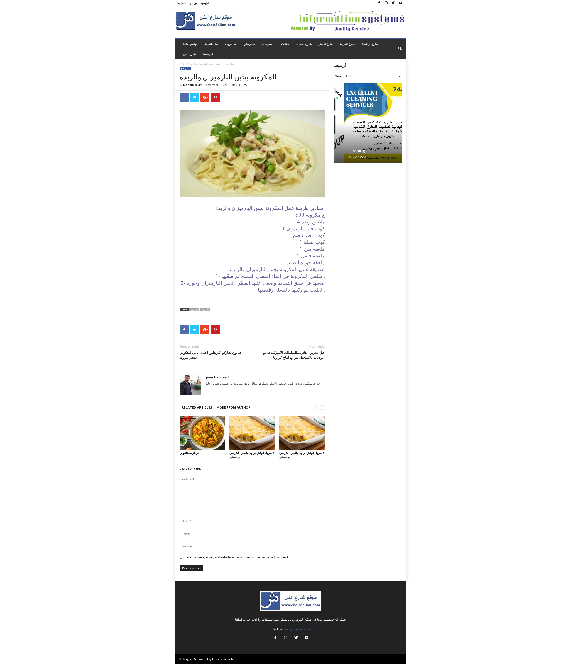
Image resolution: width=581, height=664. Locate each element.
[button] (400, 49)
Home (183, 63)
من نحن (193, 3)
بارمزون (194, 309)
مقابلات (284, 44)
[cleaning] (368, 123)
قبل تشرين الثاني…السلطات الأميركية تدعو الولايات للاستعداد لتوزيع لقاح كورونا (294, 355)
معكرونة (205, 309)
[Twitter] (393, 3)
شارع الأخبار (326, 44)
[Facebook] (379, 3)
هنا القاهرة (211, 44)
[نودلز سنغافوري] (202, 433)
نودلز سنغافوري (189, 453)
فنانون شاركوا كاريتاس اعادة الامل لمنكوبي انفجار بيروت (210, 355)
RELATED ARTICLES (197, 407)
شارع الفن (189, 54)
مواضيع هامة (190, 44)
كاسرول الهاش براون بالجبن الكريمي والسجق (252, 455)
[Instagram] (386, 3)
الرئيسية (205, 3)
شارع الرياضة (370, 44)
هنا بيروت (231, 44)
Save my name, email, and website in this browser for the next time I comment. (236, 557)
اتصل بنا (181, 3)
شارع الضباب (304, 44)
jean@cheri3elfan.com (298, 629)
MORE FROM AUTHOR (233, 407)
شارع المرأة (347, 44)
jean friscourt (192, 84)
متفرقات (267, 44)
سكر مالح (249, 44)
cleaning (346, 150)
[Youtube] (400, 3)
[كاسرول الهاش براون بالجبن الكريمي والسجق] (252, 433)
